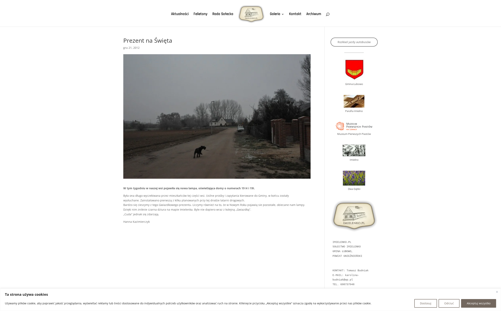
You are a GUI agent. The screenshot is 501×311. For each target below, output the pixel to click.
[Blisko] (497, 291)
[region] (250, 299)
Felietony (200, 14)
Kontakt (295, 14)
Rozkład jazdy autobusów (354, 42)
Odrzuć (449, 303)
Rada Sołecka (222, 14)
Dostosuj (425, 303)
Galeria (275, 14)
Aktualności (180, 14)
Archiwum (313, 14)
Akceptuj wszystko (478, 303)
